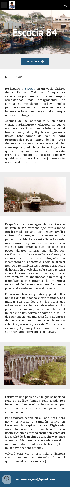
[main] (35, 32)
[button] (4, 5)
